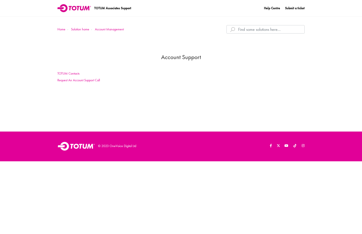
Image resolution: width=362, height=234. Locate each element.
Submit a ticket (295, 8)
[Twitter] (277, 146)
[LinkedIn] (285, 146)
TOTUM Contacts (68, 73)
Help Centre (272, 8)
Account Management (109, 29)
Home (61, 29)
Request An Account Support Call (78, 80)
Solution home (80, 29)
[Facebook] (269, 146)
